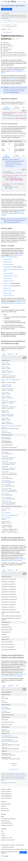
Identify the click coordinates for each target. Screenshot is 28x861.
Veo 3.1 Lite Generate (6, 501)
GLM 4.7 (3, 697)
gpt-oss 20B (4, 711)
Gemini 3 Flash (7, 285)
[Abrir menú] (2, 1)
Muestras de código (5, 820)
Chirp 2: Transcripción (6, 517)
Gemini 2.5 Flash (8, 293)
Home (2, 24)
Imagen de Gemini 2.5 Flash (7, 414)
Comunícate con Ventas (6, 798)
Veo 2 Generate (5, 452)
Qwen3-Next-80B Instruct (7, 739)
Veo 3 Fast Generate (6, 480)
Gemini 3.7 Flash (8, 259)
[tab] (6, 107)
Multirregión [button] (10, 354)
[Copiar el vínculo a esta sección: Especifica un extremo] (18, 99)
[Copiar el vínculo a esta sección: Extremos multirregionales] (19, 124)
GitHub (2, 816)
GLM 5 (3, 700)
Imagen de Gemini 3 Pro (7, 384)
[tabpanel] (14, 115)
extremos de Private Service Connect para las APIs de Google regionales (12, 213)
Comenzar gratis (7, 9)
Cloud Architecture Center (6, 823)
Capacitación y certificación (7, 825)
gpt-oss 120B (4, 707)
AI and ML (15, 24)
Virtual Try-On (5, 431)
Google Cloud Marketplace (6, 795)
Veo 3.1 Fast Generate (6, 488)
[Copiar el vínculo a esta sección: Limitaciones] (10, 307)
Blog (2, 831)
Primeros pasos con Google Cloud (8, 818)
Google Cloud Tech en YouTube (7, 840)
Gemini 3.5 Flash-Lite (9, 264)
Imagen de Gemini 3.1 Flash (10, 276)
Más (17, 354)
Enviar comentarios (7, 32)
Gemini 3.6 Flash (8, 262)
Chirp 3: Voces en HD (6, 512)
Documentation (8, 24)
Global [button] (3, 354)
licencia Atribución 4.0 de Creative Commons (16, 774)
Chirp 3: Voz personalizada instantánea (10, 515)
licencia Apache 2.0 (20, 776)
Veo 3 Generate (5, 466)
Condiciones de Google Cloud (8, 847)
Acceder (24, 1)
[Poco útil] (11, 29)
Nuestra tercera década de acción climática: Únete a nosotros (15, 849)
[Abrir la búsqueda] (17, 1)
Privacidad (12, 844)
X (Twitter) (3, 835)
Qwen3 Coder (5, 743)
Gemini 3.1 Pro (7, 283)
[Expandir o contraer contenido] (9, 43)
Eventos (3, 833)
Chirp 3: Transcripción (6, 508)
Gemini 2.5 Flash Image (9, 290)
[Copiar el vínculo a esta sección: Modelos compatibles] (16, 246)
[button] (6, 107)
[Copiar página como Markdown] (17, 39)
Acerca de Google (5, 844)
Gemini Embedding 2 (6, 437)
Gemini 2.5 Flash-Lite (9, 295)
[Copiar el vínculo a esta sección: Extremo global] (13, 228)
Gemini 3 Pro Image (8, 273)
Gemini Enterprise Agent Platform (14, 6)
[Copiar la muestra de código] (25, 111)
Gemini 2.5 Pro (7, 288)
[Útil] (9, 29)
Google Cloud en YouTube (6, 837)
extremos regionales (15, 78)
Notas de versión (4, 808)
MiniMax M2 (4, 729)
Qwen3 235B (4, 747)
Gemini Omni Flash (8, 267)
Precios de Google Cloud (6, 793)
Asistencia (3, 806)
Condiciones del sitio (20, 844)
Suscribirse (23, 852)
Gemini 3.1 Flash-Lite (9, 281)
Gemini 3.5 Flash (8, 278)
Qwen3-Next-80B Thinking (7, 735)
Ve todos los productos (6, 791)
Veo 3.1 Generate (5, 484)
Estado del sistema (5, 810)
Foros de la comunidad (6, 804)
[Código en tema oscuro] (23, 111)
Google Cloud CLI (12, 222)
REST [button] (24, 107)
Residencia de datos (14, 92)
